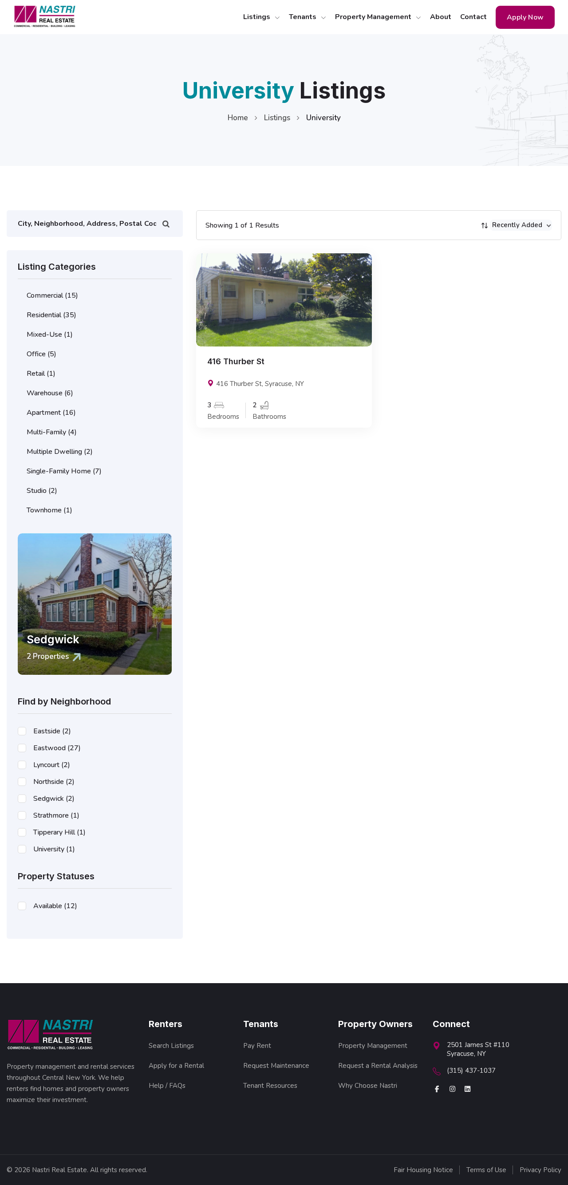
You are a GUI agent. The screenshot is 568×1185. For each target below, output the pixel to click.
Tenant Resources (270, 1085)
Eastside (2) (52, 731)
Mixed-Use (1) (50, 335)
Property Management (374, 17)
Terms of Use (486, 1170)
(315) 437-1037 (471, 1070)
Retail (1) (41, 374)
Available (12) (55, 906)
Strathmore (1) (56, 815)
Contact (473, 17)
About (440, 17)
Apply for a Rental (176, 1065)
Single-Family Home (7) (64, 471)
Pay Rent (257, 1045)
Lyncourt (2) (51, 765)
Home (238, 118)
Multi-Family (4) (52, 432)
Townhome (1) (49, 510)
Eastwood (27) (57, 748)
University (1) (54, 849)
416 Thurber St (235, 361)
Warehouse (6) (50, 393)
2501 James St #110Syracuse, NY (478, 1049)
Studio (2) (42, 491)
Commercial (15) (52, 295)
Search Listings (171, 1045)
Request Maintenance (276, 1065)
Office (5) (41, 354)
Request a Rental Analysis (378, 1065)
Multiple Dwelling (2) (60, 452)
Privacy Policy (540, 1170)
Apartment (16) (51, 413)
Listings (257, 17)
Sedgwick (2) (54, 799)
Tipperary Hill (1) (59, 832)
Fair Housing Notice (423, 1170)
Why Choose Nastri (367, 1085)
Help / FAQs (167, 1085)
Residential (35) (51, 315)
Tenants (303, 17)
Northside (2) (54, 782)
